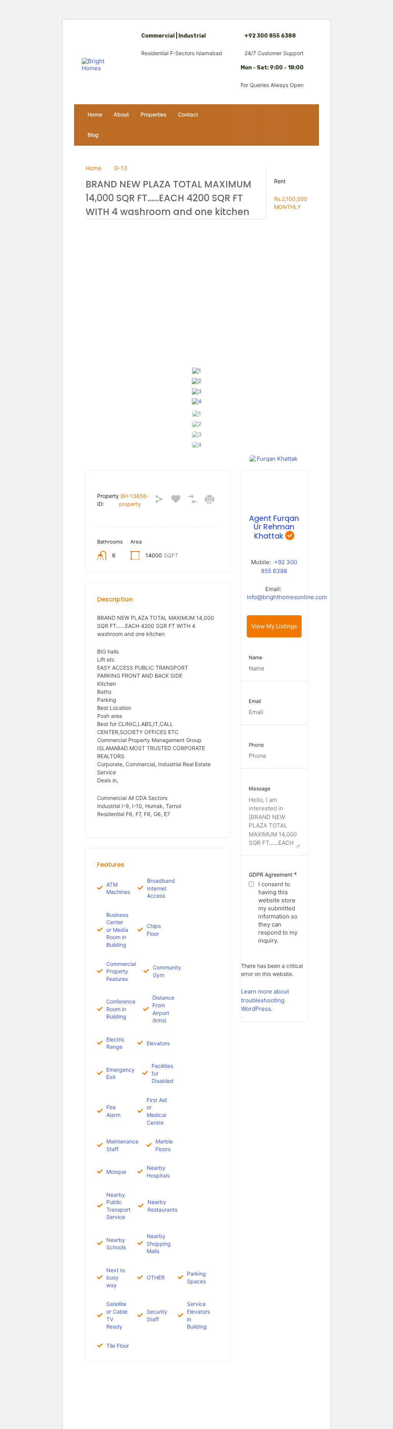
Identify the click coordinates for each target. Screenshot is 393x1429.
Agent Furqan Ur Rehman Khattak (274, 527)
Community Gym (167, 971)
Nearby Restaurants (162, 1206)
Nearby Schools (116, 1244)
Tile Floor (117, 1345)
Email (255, 701)
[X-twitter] (245, 134)
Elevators (158, 1043)
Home (95, 114)
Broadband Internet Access (161, 888)
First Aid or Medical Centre (157, 1111)
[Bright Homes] (97, 65)
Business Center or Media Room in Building (117, 930)
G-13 (120, 168)
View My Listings (274, 626)
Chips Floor (154, 930)
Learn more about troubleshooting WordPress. (265, 1000)
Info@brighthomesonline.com (287, 597)
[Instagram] (274, 113)
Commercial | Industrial (173, 36)
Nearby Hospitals (158, 1172)
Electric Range (115, 1043)
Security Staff (157, 1315)
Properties (153, 114)
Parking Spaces (196, 1277)
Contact (188, 114)
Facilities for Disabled (162, 1073)
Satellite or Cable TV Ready (116, 1315)
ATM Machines (118, 888)
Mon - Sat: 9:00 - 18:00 (272, 67)
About (121, 114)
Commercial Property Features (121, 971)
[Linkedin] (274, 134)
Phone (256, 745)
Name (256, 657)
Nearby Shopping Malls (159, 1243)
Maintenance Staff (122, 1145)
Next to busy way (115, 1277)
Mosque (116, 1171)
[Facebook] (245, 113)
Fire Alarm (113, 1111)
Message (260, 789)
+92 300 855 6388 (270, 36)
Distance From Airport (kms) (163, 1008)
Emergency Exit (120, 1073)
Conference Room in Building (120, 1009)
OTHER (156, 1277)
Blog (93, 134)
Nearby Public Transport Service (118, 1205)
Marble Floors (164, 1145)
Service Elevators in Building (198, 1315)
